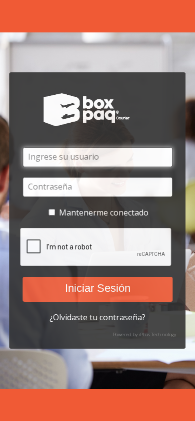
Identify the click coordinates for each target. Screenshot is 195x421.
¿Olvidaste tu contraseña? (98, 317)
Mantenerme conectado (103, 212)
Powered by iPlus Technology (144, 334)
